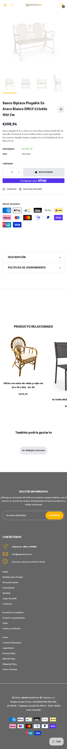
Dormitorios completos (13, 612)
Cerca (5, 637)
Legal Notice (8, 648)
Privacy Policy (9, 653)
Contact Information (12, 642)
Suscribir (54, 515)
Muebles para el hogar (13, 577)
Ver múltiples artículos (33, 450)
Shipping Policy (10, 664)
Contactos (7, 603)
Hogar (5, 571)
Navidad (6, 593)
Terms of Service (10, 669)
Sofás (5, 623)
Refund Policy (9, 658)
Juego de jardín (10, 598)
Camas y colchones (12, 628)
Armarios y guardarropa (14, 617)
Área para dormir (10, 582)
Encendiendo (9, 587)
